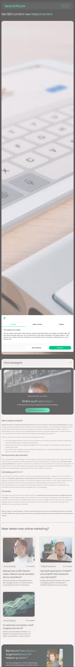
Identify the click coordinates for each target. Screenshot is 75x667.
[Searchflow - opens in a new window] (69, 318)
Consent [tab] (13, 324)
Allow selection (36, 348)
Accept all (60, 348)
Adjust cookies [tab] (37, 324)
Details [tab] (61, 324)
